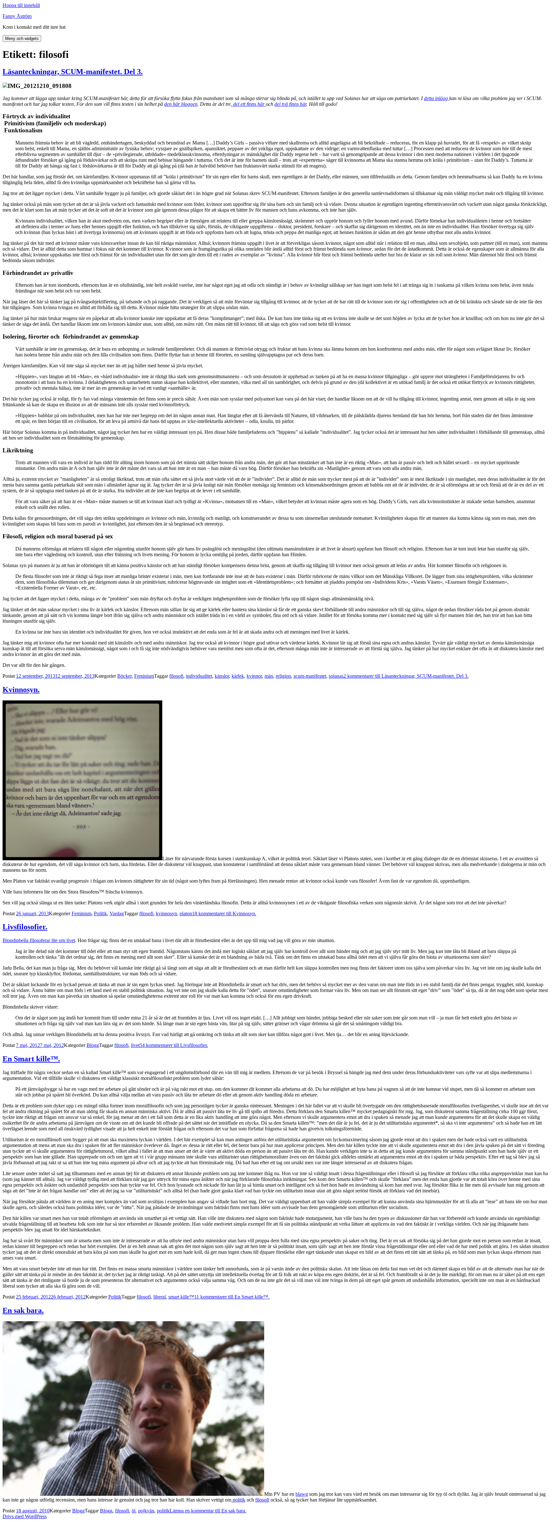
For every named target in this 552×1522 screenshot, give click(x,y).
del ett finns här (249, 104)
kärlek (238, 676)
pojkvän (146, 1510)
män (268, 676)
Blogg (93, 1045)
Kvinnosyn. (21, 689)
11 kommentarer (232, 1297)
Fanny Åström (17, 16)
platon (186, 913)
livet (135, 1045)
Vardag (117, 913)
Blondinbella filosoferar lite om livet (39, 940)
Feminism (144, 676)
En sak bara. (23, 1310)
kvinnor (254, 676)
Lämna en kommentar (208, 1510)
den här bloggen (180, 104)
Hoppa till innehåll (21, 5)
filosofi (176, 676)
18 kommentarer (224, 913)
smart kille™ (181, 1297)
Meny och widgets (22, 38)
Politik (100, 913)
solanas (336, 676)
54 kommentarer (174, 1045)
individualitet (199, 676)
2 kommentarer (406, 676)
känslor (222, 676)
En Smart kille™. (31, 1059)
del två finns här (290, 104)
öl (133, 1510)
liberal (159, 1297)
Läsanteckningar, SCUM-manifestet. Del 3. (73, 71)
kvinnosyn (166, 913)
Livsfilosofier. (25, 927)
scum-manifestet (310, 676)
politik (238, 1499)
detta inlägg (436, 98)
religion (283, 676)
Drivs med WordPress (25, 1516)
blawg (301, 1494)
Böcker (124, 676)
